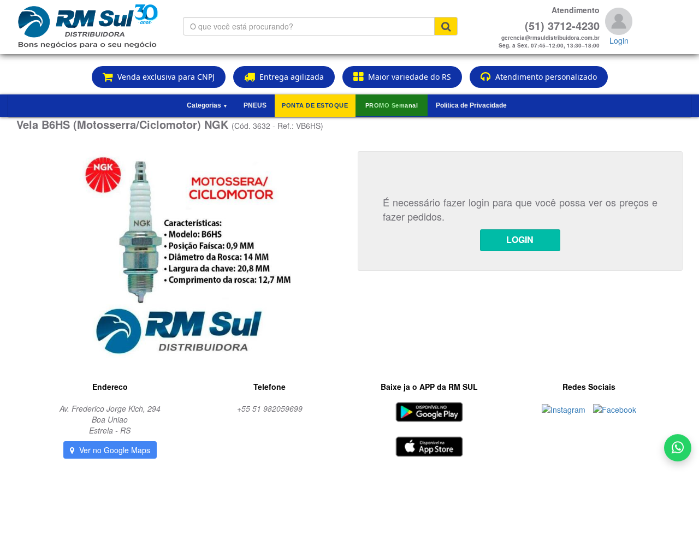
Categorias (207, 105)
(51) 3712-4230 (562, 25)
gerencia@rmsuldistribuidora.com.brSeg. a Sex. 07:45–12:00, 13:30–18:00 (549, 41)
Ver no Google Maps (113, 449)
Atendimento (576, 9)
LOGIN (520, 239)
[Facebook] (614, 408)
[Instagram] (565, 408)
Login (619, 40)
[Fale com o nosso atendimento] (677, 450)
